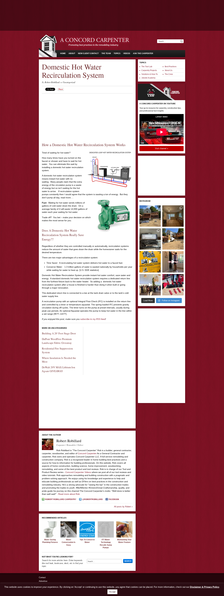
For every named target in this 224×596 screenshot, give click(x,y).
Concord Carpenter (87, 453)
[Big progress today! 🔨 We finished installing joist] (173, 239)
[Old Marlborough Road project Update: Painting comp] (173, 216)
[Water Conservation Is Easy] (68, 537)
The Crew (169, 74)
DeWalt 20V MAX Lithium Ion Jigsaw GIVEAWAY (58, 369)
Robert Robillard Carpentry (60, 499)
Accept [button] (112, 592)
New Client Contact (88, 53)
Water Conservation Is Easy (68, 542)
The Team (106, 53)
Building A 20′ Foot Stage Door (59, 333)
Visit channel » (161, 148)
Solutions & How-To (149, 74)
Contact (42, 577)
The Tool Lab (146, 66)
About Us (168, 70)
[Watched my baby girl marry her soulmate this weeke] (150, 284)
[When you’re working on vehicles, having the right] (150, 239)
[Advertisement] (112, 8)
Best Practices (170, 66)
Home (63, 53)
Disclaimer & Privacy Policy (204, 587)
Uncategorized (69, 82)
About (72, 53)
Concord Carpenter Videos (78, 472)
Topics (117, 53)
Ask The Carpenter (143, 53)
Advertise (43, 581)
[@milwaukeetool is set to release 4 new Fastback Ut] (173, 284)
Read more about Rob (69, 494)
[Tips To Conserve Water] (87, 537)
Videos (126, 53)
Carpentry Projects (149, 70)
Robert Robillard (52, 82)
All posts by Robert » (123, 506)
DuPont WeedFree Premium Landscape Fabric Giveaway (57, 341)
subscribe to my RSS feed (92, 319)
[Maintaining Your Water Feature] (124, 537)
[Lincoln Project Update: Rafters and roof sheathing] (150, 216)
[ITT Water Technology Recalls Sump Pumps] (106, 537)
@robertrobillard (92, 499)
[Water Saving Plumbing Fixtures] (50, 537)
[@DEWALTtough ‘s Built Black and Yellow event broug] (150, 262)
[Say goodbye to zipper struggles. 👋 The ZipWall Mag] (173, 262)
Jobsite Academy (148, 78)
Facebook (114, 499)
